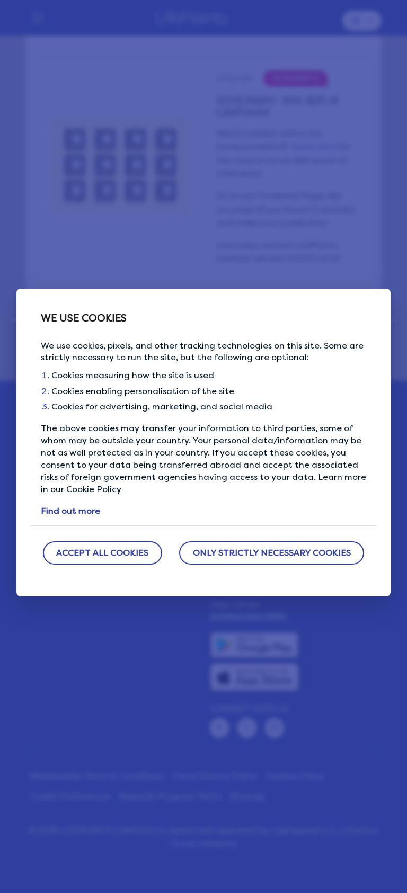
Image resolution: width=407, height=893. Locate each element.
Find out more (70, 511)
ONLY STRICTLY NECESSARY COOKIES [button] (272, 553)
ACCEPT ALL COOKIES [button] (102, 553)
